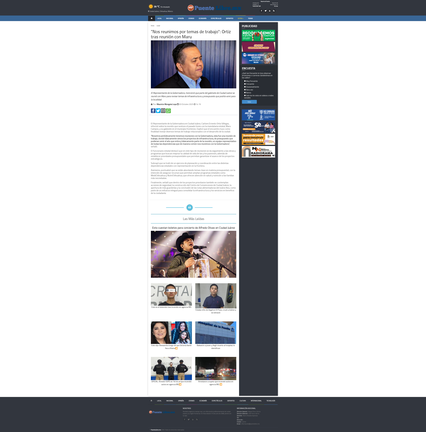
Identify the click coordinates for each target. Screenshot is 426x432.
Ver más (276, 6)
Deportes (229, 18)
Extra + (241, 18)
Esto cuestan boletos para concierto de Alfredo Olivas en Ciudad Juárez (193, 228)
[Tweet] (158, 110)
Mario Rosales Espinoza (247, 416)
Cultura (243, 401)
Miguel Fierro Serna (248, 411)
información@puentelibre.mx (248, 424)
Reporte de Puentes (265, 1)
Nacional (169, 18)
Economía (202, 18)
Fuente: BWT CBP (257, 6)
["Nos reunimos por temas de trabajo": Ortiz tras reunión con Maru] (153, 110)
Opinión (181, 18)
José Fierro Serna (248, 413)
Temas (250, 18)
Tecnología (271, 401)
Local (159, 18)
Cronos (191, 18)
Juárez (241, 422)
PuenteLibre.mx (156, 430)
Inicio (152, 26)
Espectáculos (216, 18)
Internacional (256, 401)
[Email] (163, 110)
